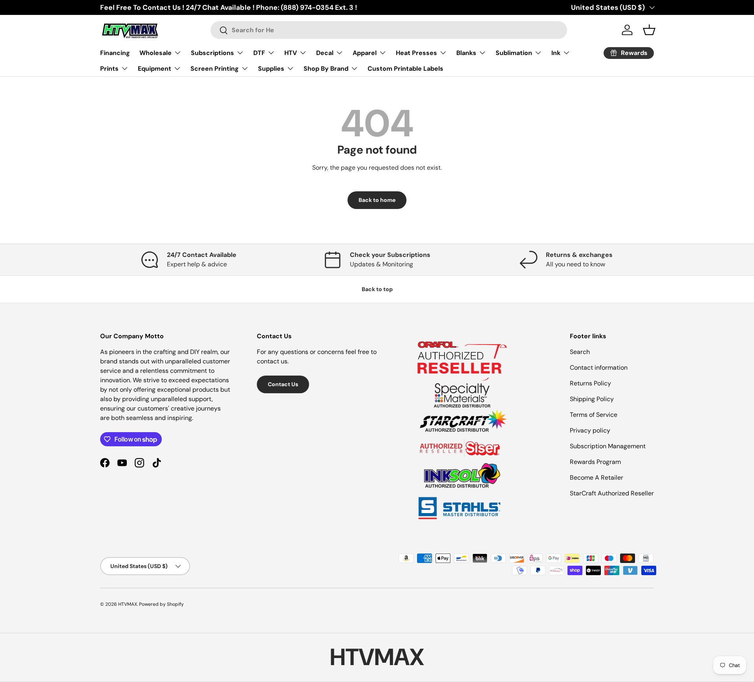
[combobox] (388, 30)
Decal (324, 53)
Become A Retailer (596, 477)
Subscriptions (212, 53)
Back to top (377, 289)
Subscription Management (608, 446)
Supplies (271, 68)
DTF (259, 53)
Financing (115, 53)
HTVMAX (127, 604)
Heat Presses (416, 53)
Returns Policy (590, 383)
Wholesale (155, 53)
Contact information (599, 367)
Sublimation (514, 53)
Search (580, 352)
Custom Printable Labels (405, 68)
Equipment (154, 68)
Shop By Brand (326, 68)
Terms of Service (593, 415)
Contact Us (283, 384)
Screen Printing (214, 68)
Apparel (365, 53)
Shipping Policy (592, 399)
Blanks (466, 53)
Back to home (377, 200)
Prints (109, 68)
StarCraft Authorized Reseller (612, 493)
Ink (555, 53)
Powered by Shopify (161, 604)
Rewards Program (595, 462)
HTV (290, 53)
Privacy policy (590, 430)
